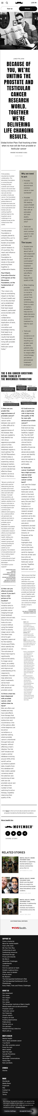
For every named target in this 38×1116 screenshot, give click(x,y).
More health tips (7, 820)
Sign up (9, 9)
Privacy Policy (20, 1107)
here (7, 811)
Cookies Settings (10, 1111)
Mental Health (25, 858)
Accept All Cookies (26, 1111)
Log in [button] (33, 3)
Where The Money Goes (18, 152)
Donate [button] (26, 9)
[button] (2, 3)
